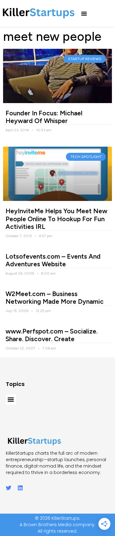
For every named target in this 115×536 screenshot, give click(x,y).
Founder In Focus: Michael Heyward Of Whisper (44, 117)
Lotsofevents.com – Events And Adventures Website (53, 260)
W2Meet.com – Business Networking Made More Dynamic (55, 297)
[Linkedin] (20, 488)
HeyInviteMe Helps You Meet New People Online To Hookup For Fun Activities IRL (56, 218)
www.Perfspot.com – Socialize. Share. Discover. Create (52, 335)
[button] (84, 13)
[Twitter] (8, 488)
